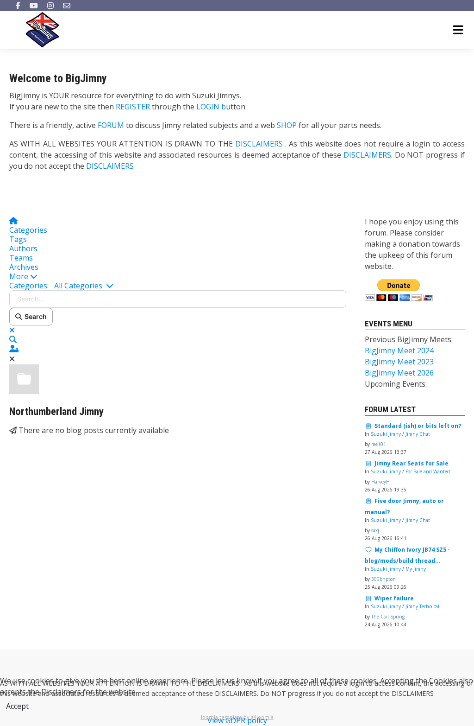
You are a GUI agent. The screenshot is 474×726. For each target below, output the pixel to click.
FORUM (111, 125)
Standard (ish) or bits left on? (417, 426)
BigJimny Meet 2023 (399, 362)
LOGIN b (211, 107)
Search (34, 316)
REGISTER (133, 107)
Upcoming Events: (396, 384)
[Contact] (66, 5)
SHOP (287, 125)
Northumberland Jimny (56, 411)
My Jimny (415, 569)
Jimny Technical (422, 606)
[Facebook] (18, 5)
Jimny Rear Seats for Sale (411, 463)
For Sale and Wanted (427, 471)
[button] (177, 276)
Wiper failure (394, 598)
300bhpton (383, 579)
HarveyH (380, 481)
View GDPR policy (237, 720)
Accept (17, 706)
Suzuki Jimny (386, 434)
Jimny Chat (417, 434)
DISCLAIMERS (260, 144)
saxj (375, 530)
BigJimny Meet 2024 (399, 350)
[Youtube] (34, 5)
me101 (378, 444)
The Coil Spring (388, 616)
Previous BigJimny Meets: (409, 339)
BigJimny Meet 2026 (399, 373)
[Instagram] (50, 5)
